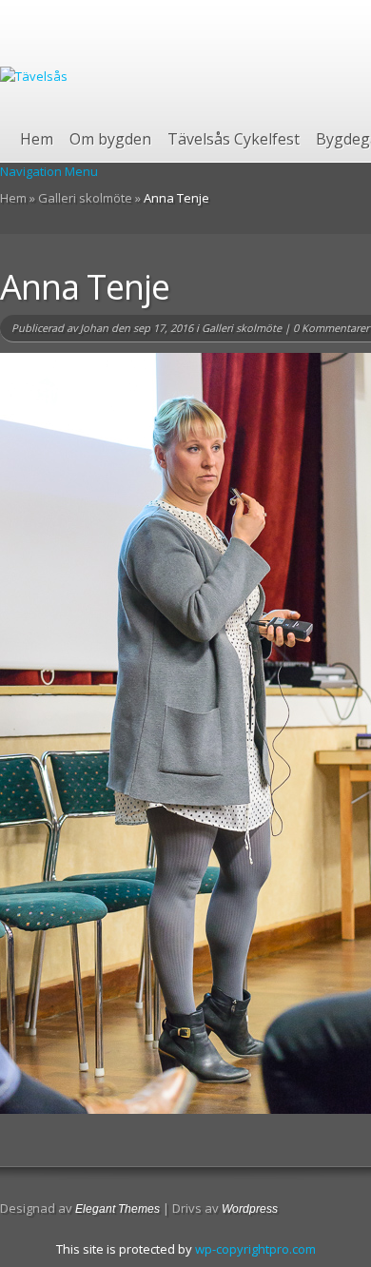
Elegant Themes (117, 1209)
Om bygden (110, 139)
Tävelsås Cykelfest (233, 139)
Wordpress (250, 1209)
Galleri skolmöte (85, 197)
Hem (36, 139)
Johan (94, 328)
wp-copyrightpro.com (255, 1248)
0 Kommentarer (331, 328)
